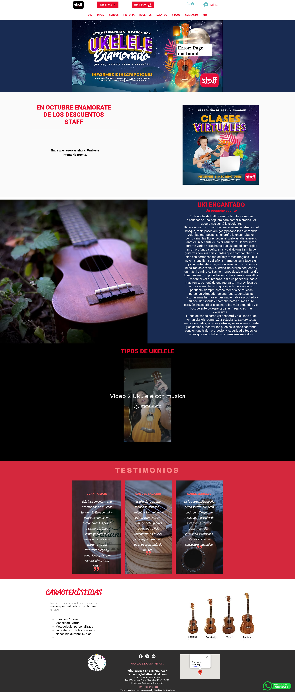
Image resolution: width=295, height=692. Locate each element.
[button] (191, 3)
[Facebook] (141, 656)
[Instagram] (147, 656)
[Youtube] (153, 656)
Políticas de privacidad (148, 687)
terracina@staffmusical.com (147, 674)
